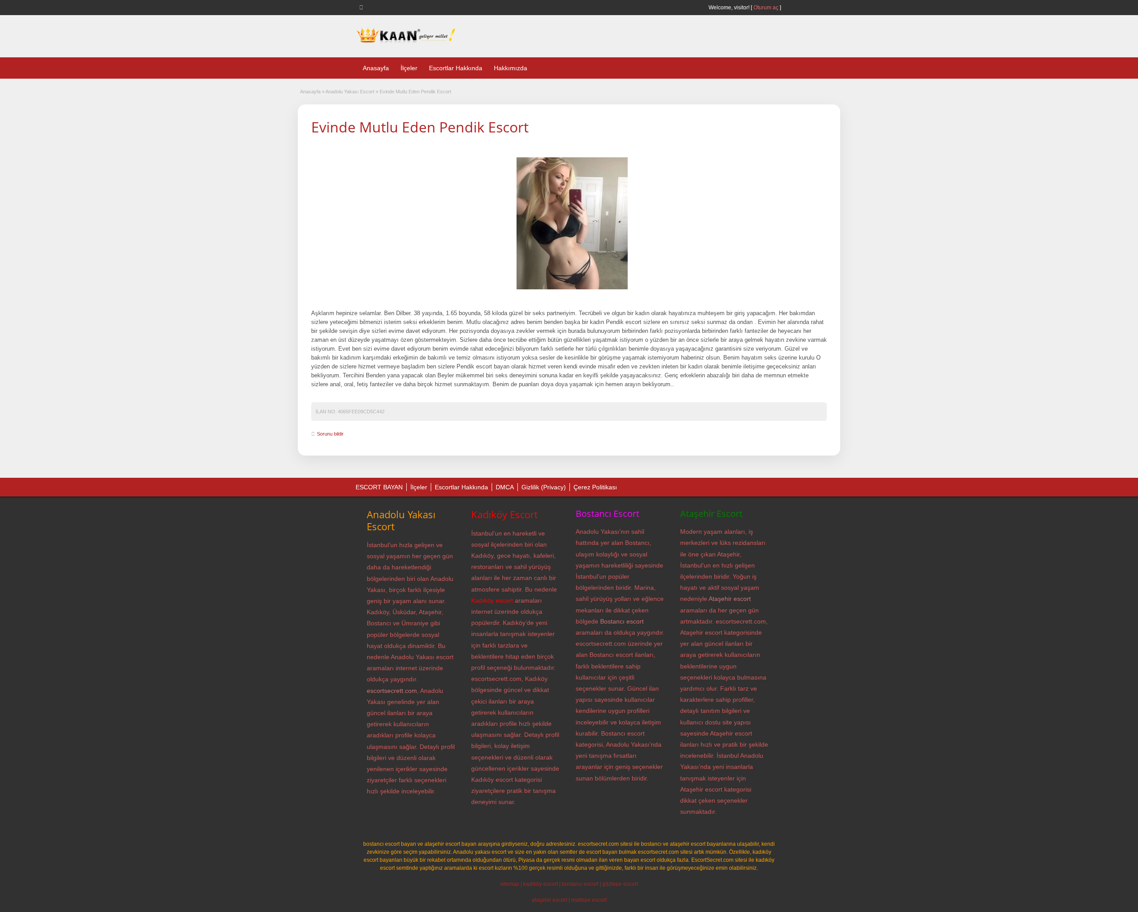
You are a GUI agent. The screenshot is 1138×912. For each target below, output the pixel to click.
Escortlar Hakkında (455, 68)
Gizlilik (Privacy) (543, 487)
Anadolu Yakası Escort (349, 91)
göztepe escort (620, 884)
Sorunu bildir (330, 433)
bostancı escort (580, 884)
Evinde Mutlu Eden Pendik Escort (420, 126)
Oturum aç (766, 7)
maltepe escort (589, 900)
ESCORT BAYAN (379, 487)
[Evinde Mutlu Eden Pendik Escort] (572, 223)
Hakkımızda (510, 68)
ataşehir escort (549, 900)
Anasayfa (376, 68)
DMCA (505, 487)
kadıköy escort (540, 884)
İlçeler (409, 68)
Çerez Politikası (595, 487)
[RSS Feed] (362, 7)
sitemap (509, 884)
